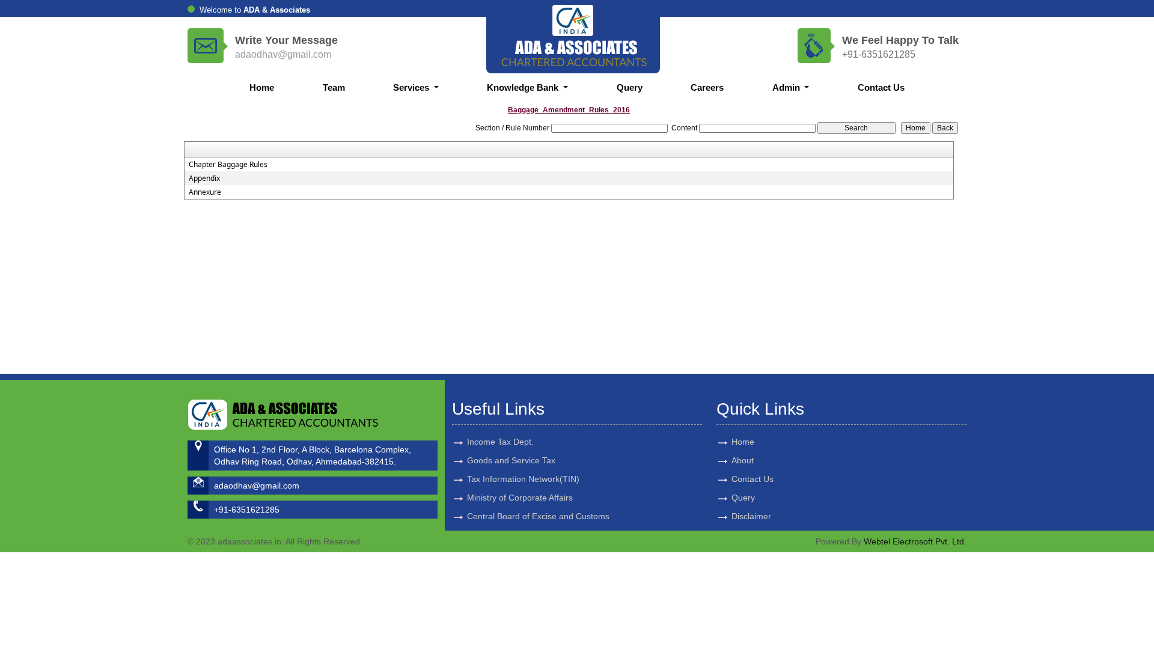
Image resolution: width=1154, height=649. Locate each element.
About (742, 460)
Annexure (205, 192)
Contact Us (881, 87)
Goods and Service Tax (511, 460)
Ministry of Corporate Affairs (520, 497)
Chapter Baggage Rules (228, 164)
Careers (707, 87)
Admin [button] (787, 87)
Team (334, 87)
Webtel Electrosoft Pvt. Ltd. (915, 541)
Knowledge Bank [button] (524, 87)
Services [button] (412, 87)
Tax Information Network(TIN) (523, 479)
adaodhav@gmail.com (283, 54)
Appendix (204, 178)
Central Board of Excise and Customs (538, 516)
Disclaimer (751, 516)
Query (630, 87)
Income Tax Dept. (500, 441)
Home (261, 87)
